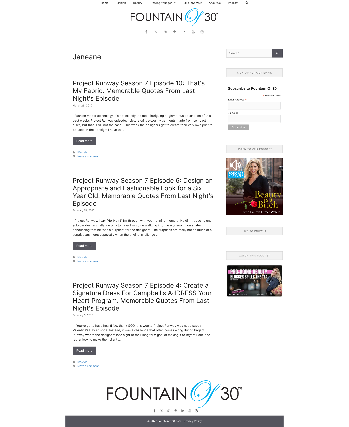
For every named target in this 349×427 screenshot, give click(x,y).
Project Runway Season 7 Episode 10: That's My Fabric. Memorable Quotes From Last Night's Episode (139, 90)
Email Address (237, 99)
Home (105, 3)
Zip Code (233, 112)
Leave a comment (88, 156)
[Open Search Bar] (247, 3)
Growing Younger (160, 3)
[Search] (277, 53)
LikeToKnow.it (193, 3)
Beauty (137, 3)
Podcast (233, 3)
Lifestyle (82, 152)
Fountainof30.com (169, 421)
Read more (84, 141)
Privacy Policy (193, 421)
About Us (215, 3)
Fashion (121, 3)
